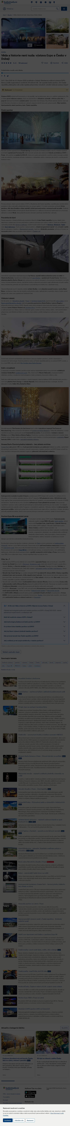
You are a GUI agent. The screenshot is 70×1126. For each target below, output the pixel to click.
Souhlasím (7, 1120)
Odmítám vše (19, 1120)
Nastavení (30, 1120)
